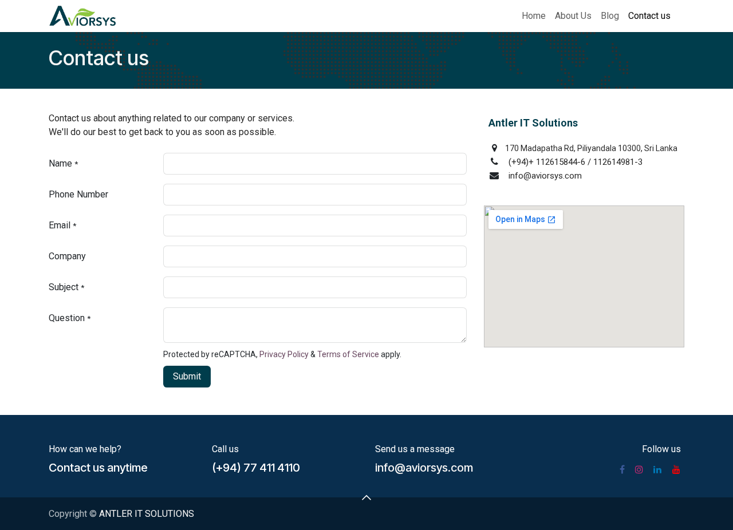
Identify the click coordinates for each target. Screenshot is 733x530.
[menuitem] (533, 16)
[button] (187, 376)
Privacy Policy (284, 354)
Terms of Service (348, 354)
